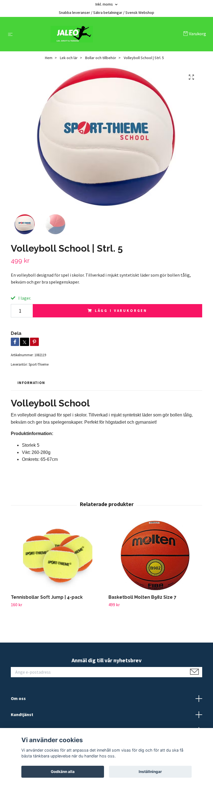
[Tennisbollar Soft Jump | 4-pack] (57, 555)
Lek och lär (69, 57)
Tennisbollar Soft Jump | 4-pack (47, 597)
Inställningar (150, 771)
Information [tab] (31, 382)
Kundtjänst (22, 714)
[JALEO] (99, 34)
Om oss (18, 698)
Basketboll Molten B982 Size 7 (142, 597)
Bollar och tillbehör (100, 57)
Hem (48, 57)
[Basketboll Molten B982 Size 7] (155, 555)
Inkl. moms (104, 4)
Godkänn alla (63, 771)
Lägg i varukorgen (121, 310)
